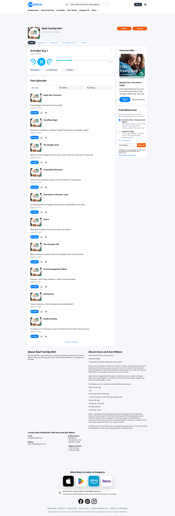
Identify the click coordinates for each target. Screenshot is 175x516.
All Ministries (33, 10)
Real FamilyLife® (52, 28)
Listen (31, 43)
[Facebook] (80, 501)
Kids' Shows (72, 10)
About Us (61, 508)
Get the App (52, 508)
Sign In (138, 4)
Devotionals (54, 43)
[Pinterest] (87, 501)
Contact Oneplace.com (99, 508)
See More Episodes (71, 342)
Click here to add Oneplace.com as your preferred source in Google (90, 494)
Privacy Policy (72, 508)
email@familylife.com (35, 438)
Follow (124, 28)
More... (95, 10)
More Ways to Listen (69, 43)
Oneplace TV (84, 10)
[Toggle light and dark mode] (145, 4)
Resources (41, 43)
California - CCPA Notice (119, 508)
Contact (83, 43)
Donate (140, 28)
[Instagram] (94, 501)
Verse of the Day (47, 10)
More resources (138, 99)
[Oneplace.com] (35, 4)
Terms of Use (84, 508)
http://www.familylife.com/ (37, 444)
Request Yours (125, 99)
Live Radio (61, 10)
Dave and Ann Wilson (51, 32)
